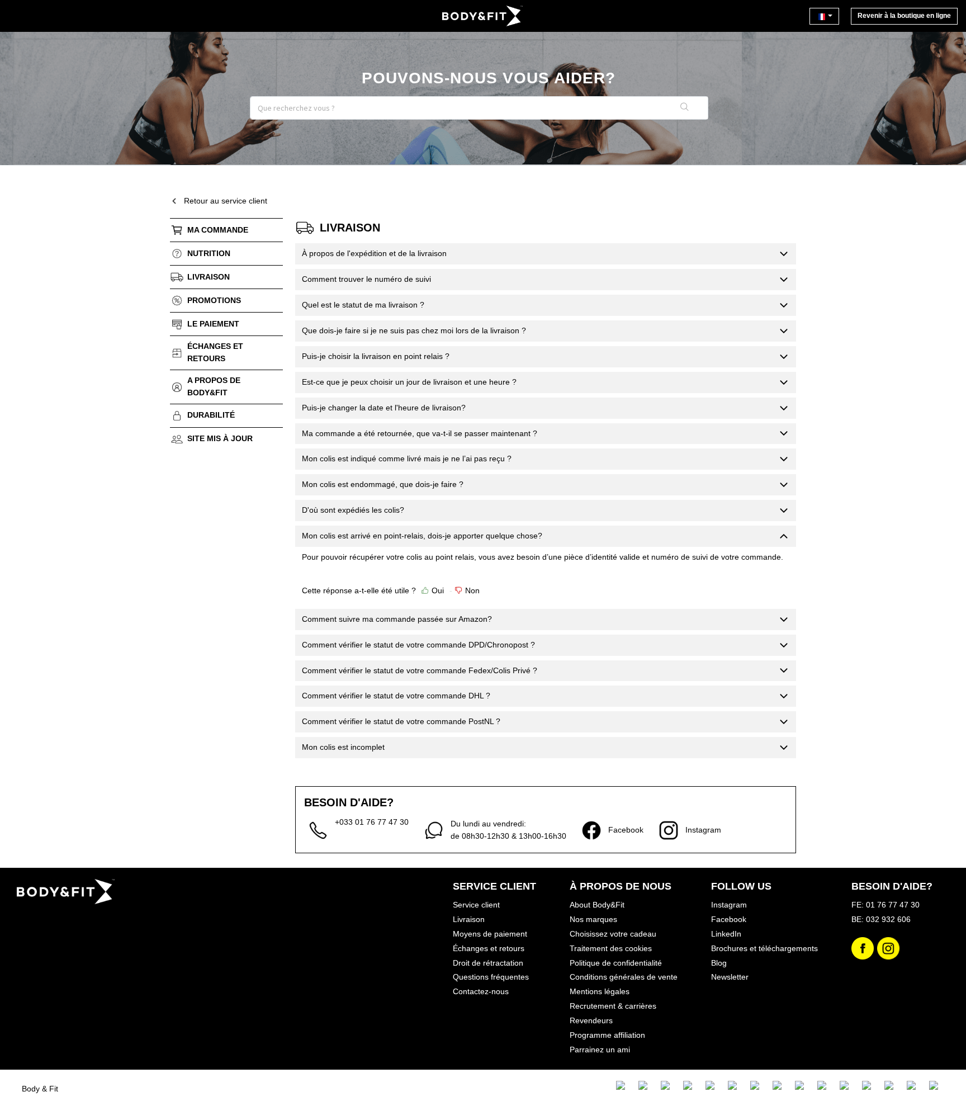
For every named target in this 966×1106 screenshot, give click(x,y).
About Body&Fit (597, 904)
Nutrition (208, 253)
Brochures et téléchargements (764, 948)
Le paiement (213, 323)
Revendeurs (591, 1020)
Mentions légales (599, 991)
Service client (476, 904)
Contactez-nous (481, 991)
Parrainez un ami (600, 1049)
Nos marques (593, 919)
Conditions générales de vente (624, 976)
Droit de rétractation (488, 962)
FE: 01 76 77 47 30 (885, 904)
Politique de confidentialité (616, 962)
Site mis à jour (220, 438)
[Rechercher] (685, 108)
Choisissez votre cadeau (613, 933)
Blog (719, 962)
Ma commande (217, 229)
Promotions (214, 300)
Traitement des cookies (611, 948)
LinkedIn (726, 933)
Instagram (729, 904)
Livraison (208, 276)
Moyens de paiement (490, 933)
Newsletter (730, 976)
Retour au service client (225, 200)
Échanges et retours (215, 352)
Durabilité (211, 414)
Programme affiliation (607, 1035)
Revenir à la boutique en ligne (904, 16)
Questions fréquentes (491, 976)
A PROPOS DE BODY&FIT (213, 386)
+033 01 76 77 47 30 (372, 821)
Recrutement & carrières (613, 1005)
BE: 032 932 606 (881, 919)
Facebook (728, 919)
